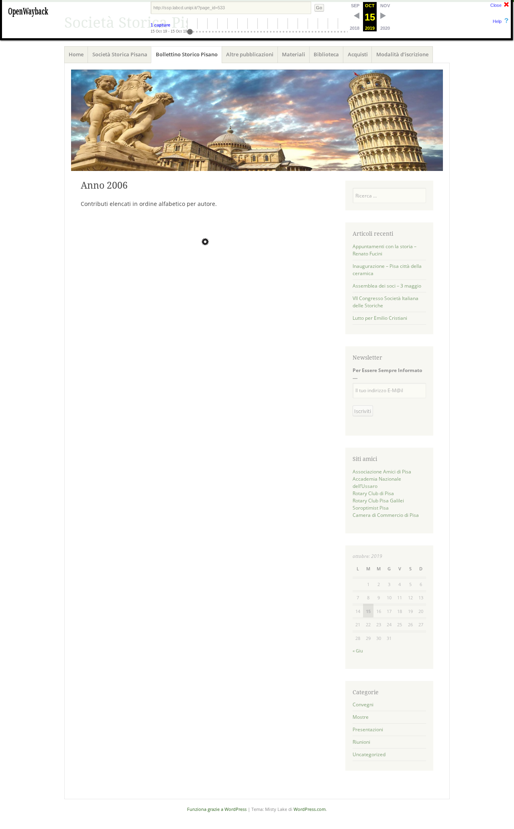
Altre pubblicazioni (249, 54)
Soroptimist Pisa (371, 507)
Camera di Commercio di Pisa (386, 515)
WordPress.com (310, 809)
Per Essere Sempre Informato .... (387, 374)
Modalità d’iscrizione (402, 54)
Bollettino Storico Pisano (187, 54)
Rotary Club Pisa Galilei (378, 500)
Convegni (363, 704)
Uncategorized (369, 754)
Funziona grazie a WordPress (217, 809)
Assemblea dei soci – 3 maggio (387, 285)
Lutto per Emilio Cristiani (380, 318)
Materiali (293, 54)
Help (497, 21)
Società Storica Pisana (119, 54)
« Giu (358, 651)
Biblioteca (326, 54)
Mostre (361, 717)
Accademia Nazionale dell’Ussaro (377, 482)
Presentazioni (368, 729)
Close (496, 5)
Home (76, 54)
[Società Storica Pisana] (257, 120)
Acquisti (358, 54)
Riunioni (361, 741)
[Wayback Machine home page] (28, 18)
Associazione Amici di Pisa (382, 471)
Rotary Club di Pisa (373, 493)
